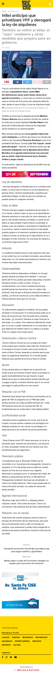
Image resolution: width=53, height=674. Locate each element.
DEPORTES (6, 645)
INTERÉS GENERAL (22, 641)
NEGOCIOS (37, 641)
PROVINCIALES (41, 637)
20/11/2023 (6, 47)
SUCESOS (16, 637)
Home (4, 11)
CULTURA (17, 645)
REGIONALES (27, 637)
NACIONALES (13, 11)
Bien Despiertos (12, 628)
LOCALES (5, 637)
